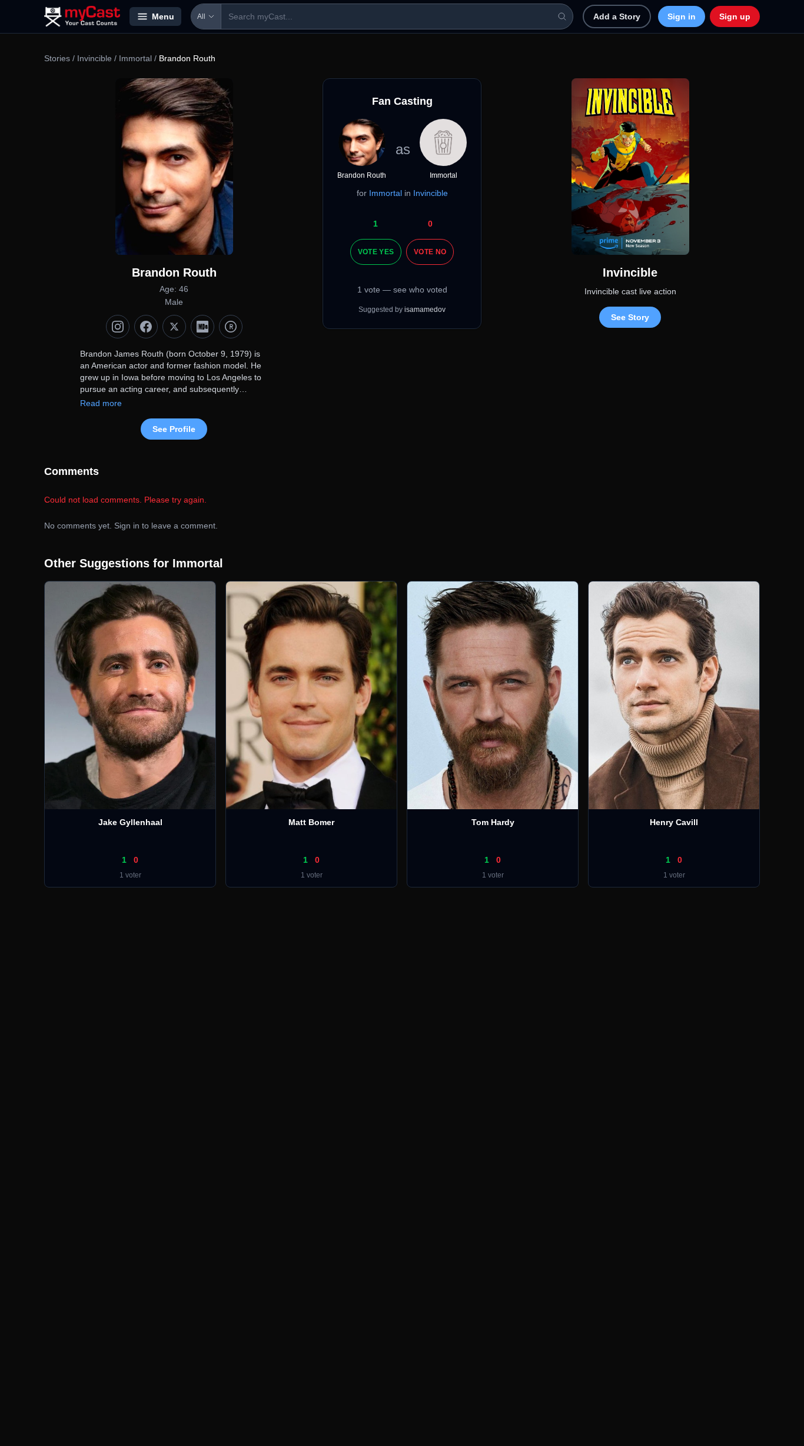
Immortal (135, 58)
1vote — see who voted (402, 289)
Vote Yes (376, 252)
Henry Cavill (674, 822)
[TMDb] (230, 326)
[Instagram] (117, 326)
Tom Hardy (492, 822)
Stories (57, 58)
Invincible (95, 58)
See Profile (173, 429)
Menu (163, 16)
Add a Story (616, 16)
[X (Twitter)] (174, 326)
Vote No (430, 252)
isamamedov (425, 309)
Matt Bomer (311, 822)
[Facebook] (146, 326)
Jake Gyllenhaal (130, 822)
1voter (130, 875)
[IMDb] (202, 326)
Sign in (681, 16)
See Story (630, 317)
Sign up (734, 16)
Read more (101, 403)
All (201, 16)
